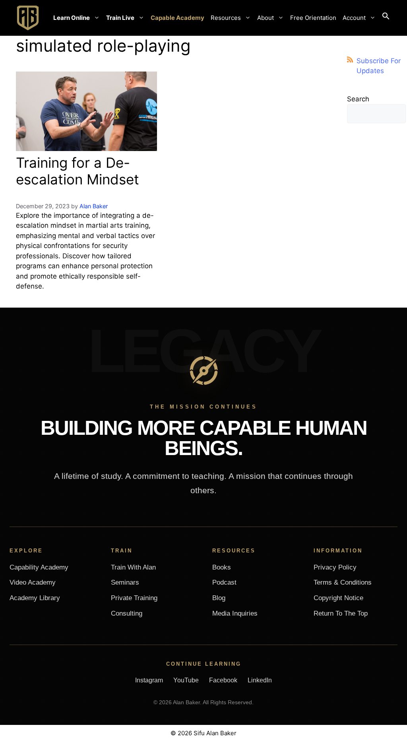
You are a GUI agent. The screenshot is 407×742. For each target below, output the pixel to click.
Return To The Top (341, 613)
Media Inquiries (235, 613)
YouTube (186, 680)
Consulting (126, 613)
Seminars (125, 582)
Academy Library (35, 598)
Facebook (223, 680)
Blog (218, 598)
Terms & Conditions (343, 582)
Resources (226, 17)
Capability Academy (39, 567)
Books (221, 567)
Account (354, 17)
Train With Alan (133, 567)
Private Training (134, 598)
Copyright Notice (338, 598)
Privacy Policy (335, 567)
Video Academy (33, 582)
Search (358, 99)
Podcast (224, 582)
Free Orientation (313, 17)
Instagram (149, 680)
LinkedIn (260, 680)
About (265, 17)
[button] (386, 18)
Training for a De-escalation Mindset (77, 171)
